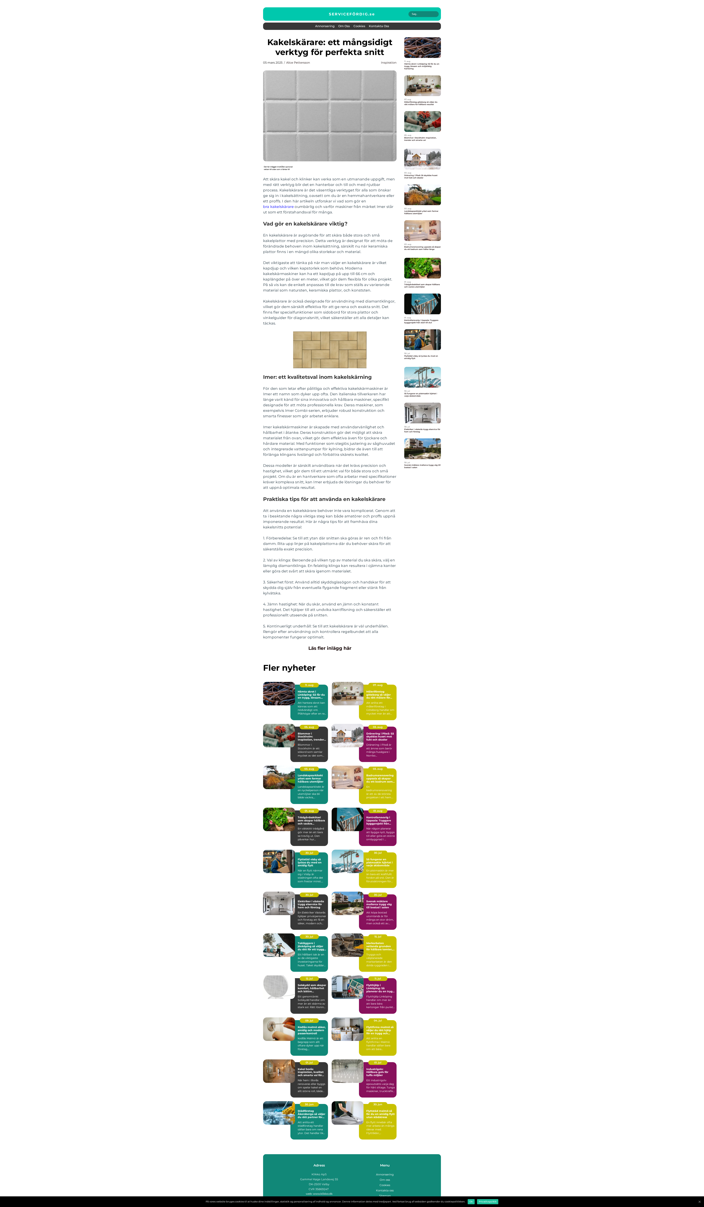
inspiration (389, 62)
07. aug (378, 685)
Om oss (344, 26)
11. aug (309, 685)
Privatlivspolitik (487, 1201)
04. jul (378, 1020)
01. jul (309, 1062)
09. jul (309, 1020)
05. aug (309, 727)
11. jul (378, 978)
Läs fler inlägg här (329, 648)
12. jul (309, 978)
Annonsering (325, 26)
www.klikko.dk (323, 1193)
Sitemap (385, 1195)
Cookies (359, 26)
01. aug (309, 810)
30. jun (309, 1104)
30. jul (309, 852)
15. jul (377, 936)
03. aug (378, 727)
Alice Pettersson (298, 62)
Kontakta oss (379, 26)
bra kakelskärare (278, 206)
